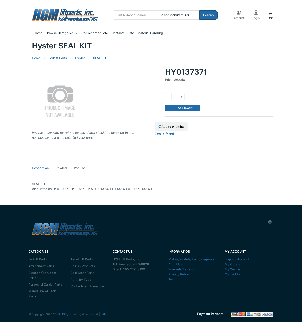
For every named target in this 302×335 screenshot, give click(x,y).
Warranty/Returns (181, 269)
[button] (270, 15)
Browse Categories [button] (60, 33)
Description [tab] (40, 168)
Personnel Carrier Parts (45, 284)
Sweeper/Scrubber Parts (42, 275)
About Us (175, 264)
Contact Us (233, 274)
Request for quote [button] (95, 33)
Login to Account (237, 259)
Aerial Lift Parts (82, 259)
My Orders (232, 264)
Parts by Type (81, 279)
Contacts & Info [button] (122, 33)
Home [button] (38, 33)
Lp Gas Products (83, 266)
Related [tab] (61, 168)
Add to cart (185, 108)
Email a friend (164, 134)
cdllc (104, 314)
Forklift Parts (38, 259)
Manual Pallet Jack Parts (42, 293)
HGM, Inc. (67, 314)
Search (208, 15)
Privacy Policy (178, 274)
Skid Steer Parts (82, 273)
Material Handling (150, 33)
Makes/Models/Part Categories (191, 259)
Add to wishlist (172, 126)
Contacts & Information (87, 286)
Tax (171, 279)
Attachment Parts (41, 266)
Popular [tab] (79, 168)
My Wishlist (233, 269)
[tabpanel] (151, 187)
